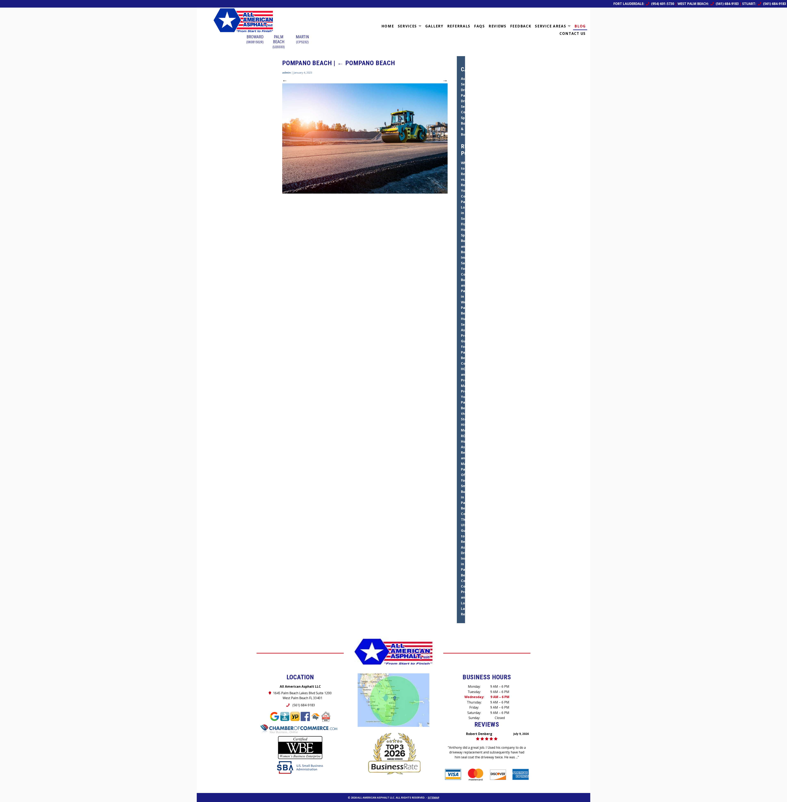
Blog (580, 26)
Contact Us (573, 33)
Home (387, 26)
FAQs (479, 26)
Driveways (469, 101)
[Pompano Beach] (365, 138)
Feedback (520, 26)
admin (286, 72)
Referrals (458, 26)
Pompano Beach (366, 63)
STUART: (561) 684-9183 (764, 3)
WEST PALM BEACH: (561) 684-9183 (708, 3)
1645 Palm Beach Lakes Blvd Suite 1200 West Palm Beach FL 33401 (302, 695)
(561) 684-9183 (303, 705)
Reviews (497, 26)
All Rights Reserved (410, 792)
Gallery (434, 26)
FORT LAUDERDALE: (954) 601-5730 (643, 3)
